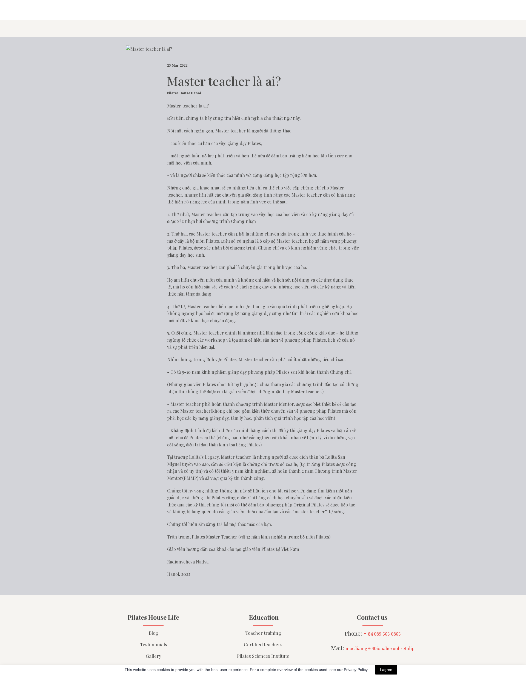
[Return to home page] (125, 10)
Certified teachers (263, 644)
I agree (386, 669)
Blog (153, 633)
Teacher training (263, 633)
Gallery (153, 656)
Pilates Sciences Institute (263, 656)
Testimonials (153, 644)
